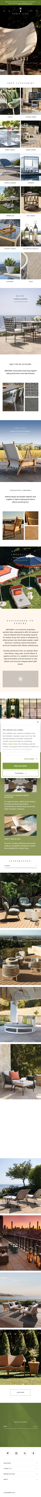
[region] (20, 321)
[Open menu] (4, 11)
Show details (29, 759)
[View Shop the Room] (37, 924)
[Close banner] (37, 722)
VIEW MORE (20, 1392)
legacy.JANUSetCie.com (25, 3)
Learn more (13, 744)
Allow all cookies (20, 766)
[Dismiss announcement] (39, 2)
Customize (19, 773)
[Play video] (20, 679)
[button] (20, 66)
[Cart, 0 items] (37, 11)
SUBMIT (35, 1426)
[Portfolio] (31, 11)
